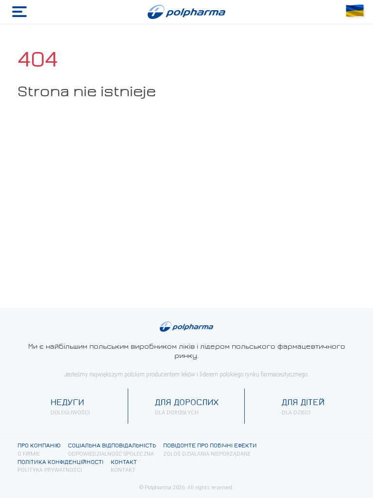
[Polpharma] (186, 12)
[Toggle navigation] (19, 11)
